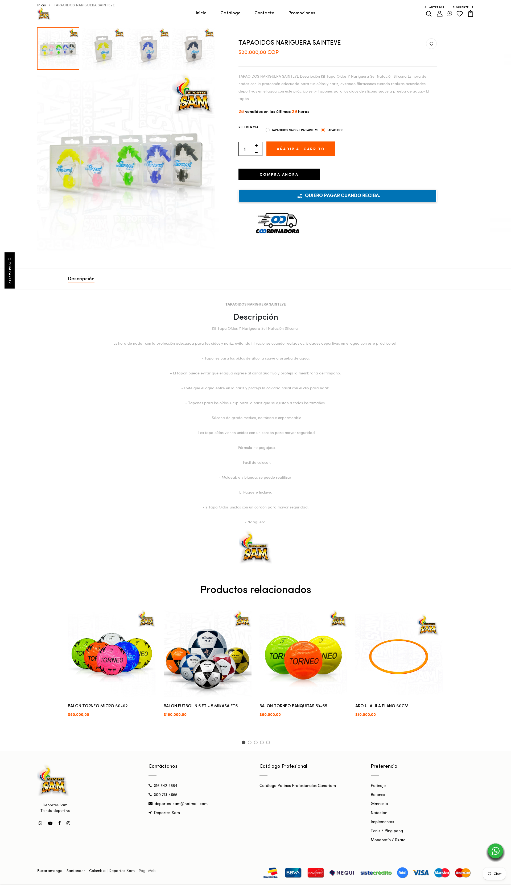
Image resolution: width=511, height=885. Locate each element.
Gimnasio (379, 803)
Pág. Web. (148, 870)
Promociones (301, 13)
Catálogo (230, 13)
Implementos (382, 821)
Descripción (81, 279)
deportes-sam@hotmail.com (181, 803)
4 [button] (263, 743)
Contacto (264, 13)
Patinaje (378, 785)
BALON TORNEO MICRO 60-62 (98, 706)
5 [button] (269, 743)
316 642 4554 (165, 785)
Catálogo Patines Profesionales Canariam (297, 785)
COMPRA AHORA (279, 174)
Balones (378, 794)
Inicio (201, 13)
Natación (379, 812)
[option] (58, 47)
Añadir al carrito (301, 149)
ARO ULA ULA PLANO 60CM (382, 706)
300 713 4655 (165, 794)
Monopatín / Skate (388, 839)
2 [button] (251, 743)
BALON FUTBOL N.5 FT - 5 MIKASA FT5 (201, 706)
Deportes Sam (167, 812)
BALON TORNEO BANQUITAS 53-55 (293, 706)
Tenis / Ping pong (387, 830)
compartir (10, 273)
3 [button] (257, 743)
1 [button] (244, 743)
